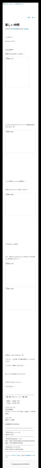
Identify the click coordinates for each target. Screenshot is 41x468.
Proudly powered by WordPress (20, 464)
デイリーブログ (16, 455)
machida (26, 29)
